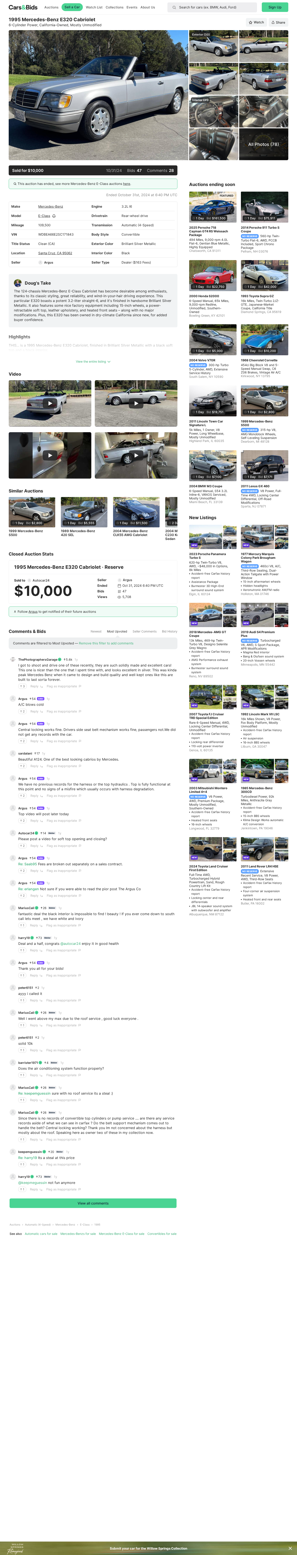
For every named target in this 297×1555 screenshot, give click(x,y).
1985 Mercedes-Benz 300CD (257, 790)
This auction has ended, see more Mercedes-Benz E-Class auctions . (74, 184)
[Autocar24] (29, 580)
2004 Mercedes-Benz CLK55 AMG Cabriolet (130, 533)
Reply (34, 686)
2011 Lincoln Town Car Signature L (206, 423)
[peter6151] (13, 988)
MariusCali (26, 908)
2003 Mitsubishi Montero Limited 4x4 (208, 790)
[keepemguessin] (13, 1152)
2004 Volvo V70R (202, 360)
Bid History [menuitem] (169, 631)
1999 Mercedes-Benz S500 (26, 533)
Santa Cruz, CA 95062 (55, 253)
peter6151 (25, 987)
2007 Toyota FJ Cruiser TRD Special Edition (206, 716)
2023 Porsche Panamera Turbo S (207, 555)
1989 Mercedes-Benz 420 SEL (78, 533)
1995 (97, 1224)
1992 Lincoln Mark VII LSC (260, 714)
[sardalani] (13, 753)
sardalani (25, 753)
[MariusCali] (13, 908)
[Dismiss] (290, 1548)
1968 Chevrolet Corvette (259, 360)
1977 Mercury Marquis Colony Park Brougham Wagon (258, 557)
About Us (147, 7)
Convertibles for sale (162, 1234)
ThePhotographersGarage (37, 659)
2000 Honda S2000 (204, 296)
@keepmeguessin (32, 1182)
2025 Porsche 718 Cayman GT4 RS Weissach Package (208, 231)
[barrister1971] (13, 1062)
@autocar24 (70, 943)
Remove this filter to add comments (106, 643)
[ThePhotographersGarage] (13, 659)
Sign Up (275, 7)
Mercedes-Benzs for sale (78, 1234)
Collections (114, 7)
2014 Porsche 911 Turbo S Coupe (260, 229)
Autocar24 (41, 580)
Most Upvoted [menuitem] (117, 631)
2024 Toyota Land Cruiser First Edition (208, 868)
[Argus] (40, 262)
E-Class (44, 216)
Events (132, 7)
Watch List (94, 7)
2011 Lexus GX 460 (255, 486)
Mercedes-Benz (50, 206)
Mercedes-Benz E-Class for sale (121, 1234)
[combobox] (212, 7)
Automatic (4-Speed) (38, 1224)
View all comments (93, 1203)
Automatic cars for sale (41, 1234)
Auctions (51, 7)
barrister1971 (28, 1062)
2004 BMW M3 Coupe (205, 486)
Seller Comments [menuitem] (145, 631)
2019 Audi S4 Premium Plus (258, 633)
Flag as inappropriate (62, 686)
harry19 (24, 938)
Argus (48, 262)
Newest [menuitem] (96, 631)
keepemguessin (30, 1152)
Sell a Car (72, 7)
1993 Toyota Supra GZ (257, 296)
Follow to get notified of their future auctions (57, 612)
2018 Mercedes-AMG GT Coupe (207, 633)
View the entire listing (91, 361)
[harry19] (13, 937)
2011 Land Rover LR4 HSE (260, 866)
